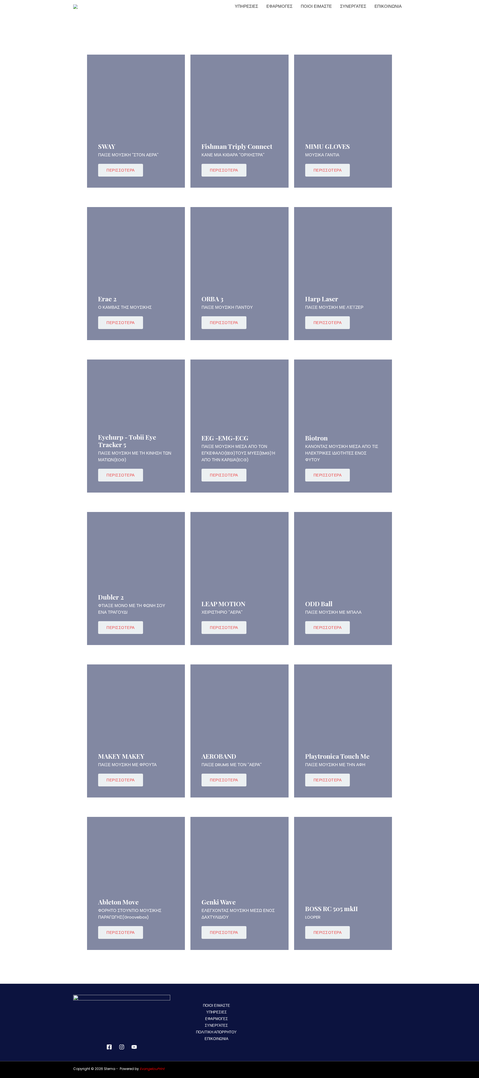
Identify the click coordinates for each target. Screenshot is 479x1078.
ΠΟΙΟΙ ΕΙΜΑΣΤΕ (316, 6)
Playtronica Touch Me (337, 756)
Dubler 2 (111, 597)
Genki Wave (219, 902)
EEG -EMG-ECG (225, 438)
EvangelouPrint (152, 1068)
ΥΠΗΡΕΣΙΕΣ (246, 6)
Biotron (316, 438)
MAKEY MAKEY (121, 756)
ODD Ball (318, 603)
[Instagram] (121, 1047)
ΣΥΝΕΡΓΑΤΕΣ (353, 6)
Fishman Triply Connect (237, 146)
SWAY (106, 146)
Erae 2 (107, 298)
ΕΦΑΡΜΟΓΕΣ (279, 6)
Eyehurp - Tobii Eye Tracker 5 (127, 441)
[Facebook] (109, 1047)
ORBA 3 (212, 298)
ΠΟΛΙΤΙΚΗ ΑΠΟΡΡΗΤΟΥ (216, 1032)
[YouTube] (134, 1047)
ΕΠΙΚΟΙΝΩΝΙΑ (388, 6)
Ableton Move (118, 902)
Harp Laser (321, 298)
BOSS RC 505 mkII (331, 908)
